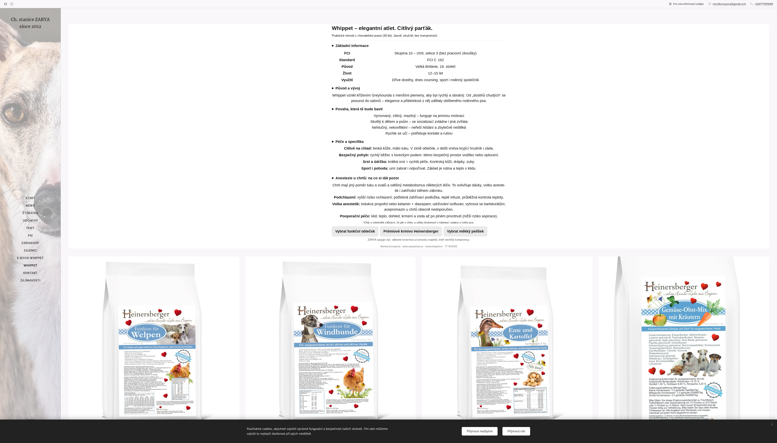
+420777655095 (764, 4)
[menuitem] (30, 198)
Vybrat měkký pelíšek (465, 231)
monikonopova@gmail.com (729, 4)
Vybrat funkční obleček (355, 231)
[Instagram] (11, 4)
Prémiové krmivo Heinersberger (410, 231)
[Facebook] (5, 4)
